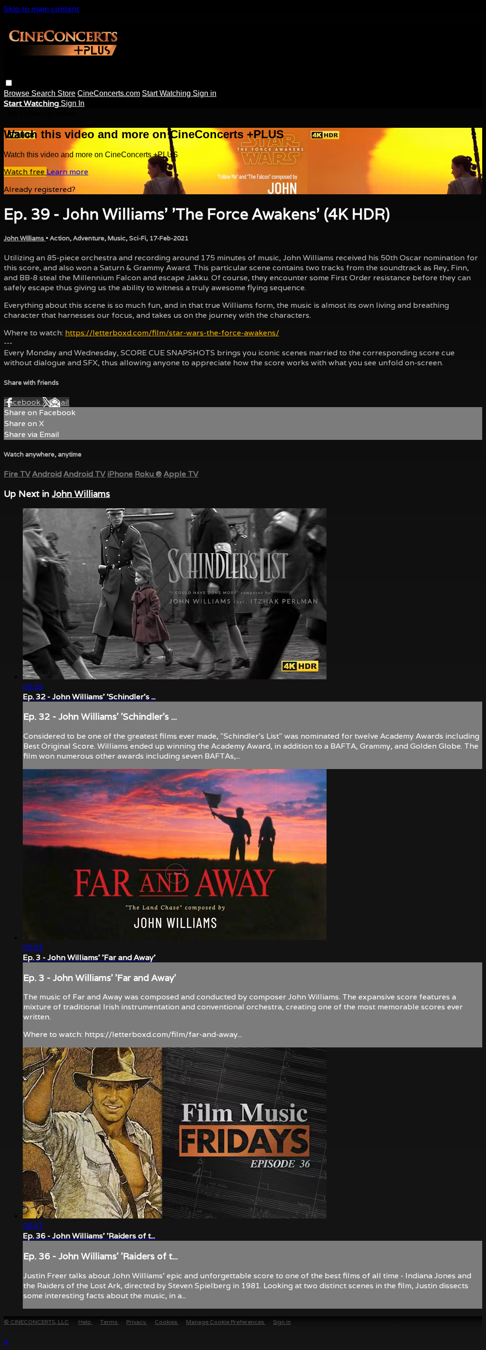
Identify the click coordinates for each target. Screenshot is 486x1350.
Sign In (72, 103)
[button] (9, 83)
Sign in (204, 93)
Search (44, 93)
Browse (17, 93)
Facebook (23, 402)
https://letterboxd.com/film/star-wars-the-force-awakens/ (172, 333)
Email (59, 402)
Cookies (166, 1321)
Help (85, 1321)
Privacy (136, 1321)
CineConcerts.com (108, 93)
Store (66, 93)
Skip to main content (41, 9)
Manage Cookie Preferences (225, 1321)
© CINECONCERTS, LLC (36, 1321)
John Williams (25, 238)
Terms (109, 1321)
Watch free (25, 172)
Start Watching (167, 93)
